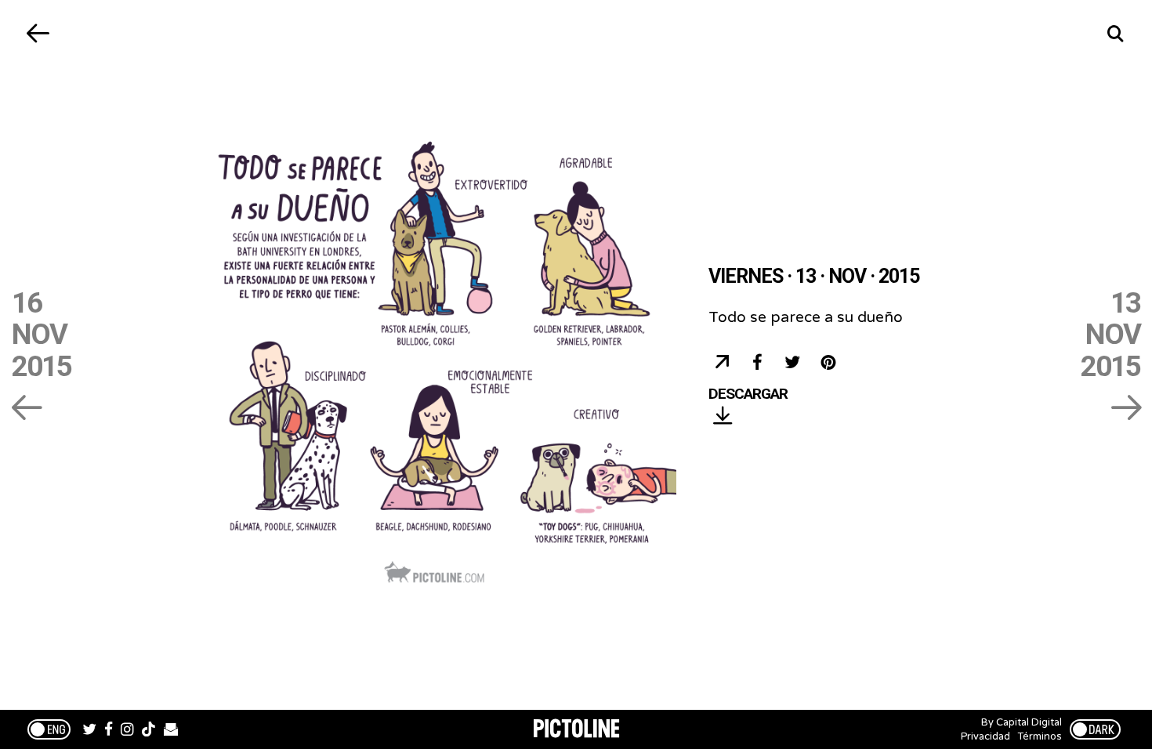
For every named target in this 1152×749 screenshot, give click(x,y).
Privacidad (985, 736)
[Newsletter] (171, 731)
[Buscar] (1114, 33)
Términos (1040, 736)
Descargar (748, 394)
